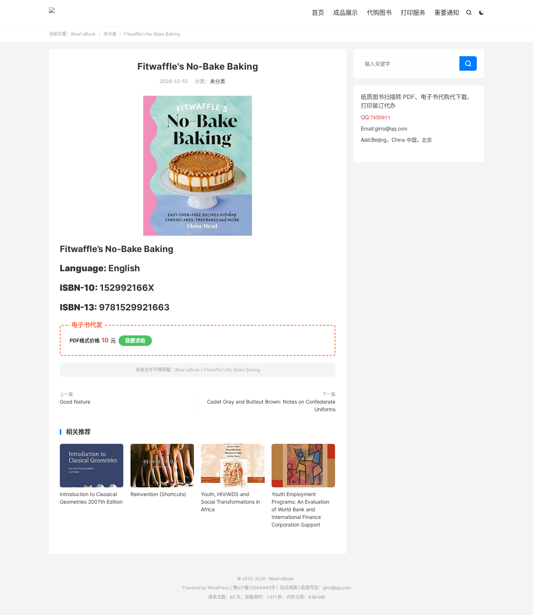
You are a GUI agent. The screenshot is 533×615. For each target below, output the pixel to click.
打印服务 (413, 12)
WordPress (218, 587)
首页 (318, 12)
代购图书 (379, 12)
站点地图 (288, 587)
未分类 (109, 34)
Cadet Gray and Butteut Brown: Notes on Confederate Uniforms (271, 405)
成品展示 (345, 12)
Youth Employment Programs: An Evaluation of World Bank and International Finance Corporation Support (300, 509)
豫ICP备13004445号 (254, 587)
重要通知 (446, 12)
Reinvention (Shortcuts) (158, 494)
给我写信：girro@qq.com (326, 587)
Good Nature (75, 402)
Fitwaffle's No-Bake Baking (197, 66)
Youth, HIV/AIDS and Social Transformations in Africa (230, 501)
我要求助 (135, 340)
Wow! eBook (52, 13)
